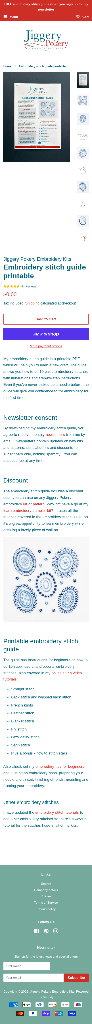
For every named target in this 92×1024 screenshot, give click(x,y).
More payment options (46, 346)
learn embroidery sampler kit (27, 511)
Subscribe (76, 978)
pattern (38, 504)
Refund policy (46, 909)
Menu (13, 17)
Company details (46, 890)
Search (46, 883)
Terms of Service (46, 902)
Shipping (32, 303)
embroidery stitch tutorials (57, 812)
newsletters (55, 435)
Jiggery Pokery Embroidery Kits (52, 991)
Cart (85, 17)
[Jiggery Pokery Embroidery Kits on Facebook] (36, 932)
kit (25, 504)
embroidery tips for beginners (60, 766)
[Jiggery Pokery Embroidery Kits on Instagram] (55, 932)
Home (7, 66)
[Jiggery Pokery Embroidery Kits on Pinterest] (46, 932)
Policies (46, 896)
